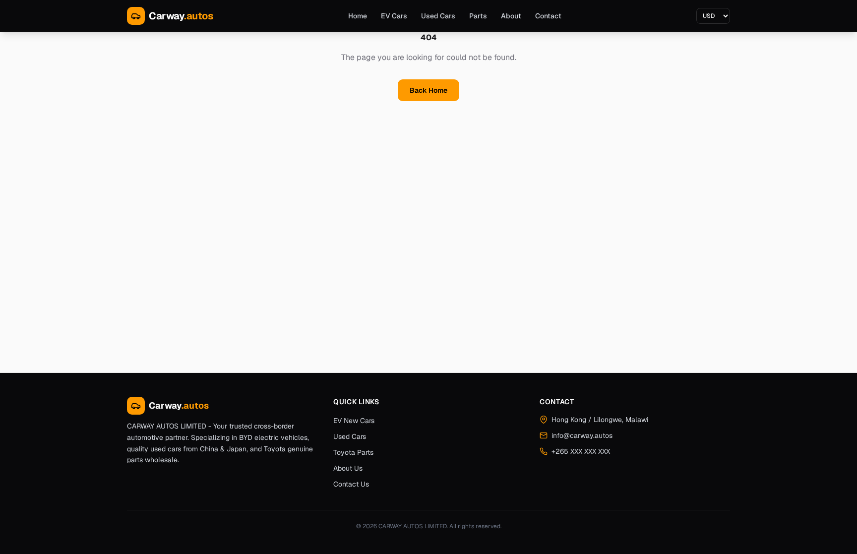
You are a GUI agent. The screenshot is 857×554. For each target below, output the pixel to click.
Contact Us (351, 484)
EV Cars (394, 15)
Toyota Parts (353, 452)
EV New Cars (353, 420)
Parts (478, 15)
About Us (348, 468)
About (511, 15)
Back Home (428, 90)
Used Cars (438, 15)
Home (357, 15)
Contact (548, 15)
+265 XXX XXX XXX (580, 451)
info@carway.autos (581, 435)
